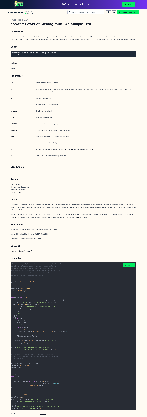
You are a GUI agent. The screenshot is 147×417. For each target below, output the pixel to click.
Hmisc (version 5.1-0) (20, 20)
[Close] (144, 4)
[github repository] (114, 12)
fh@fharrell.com (16, 192)
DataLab (43, 414)
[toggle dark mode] (108, 12)
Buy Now (127, 4)
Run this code (129, 265)
